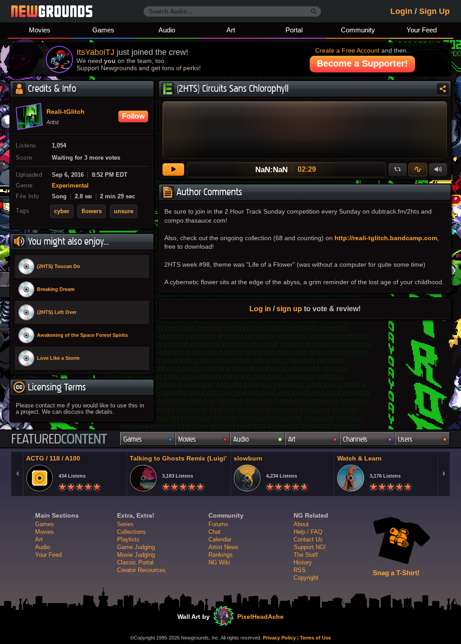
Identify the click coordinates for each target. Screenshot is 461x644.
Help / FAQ (308, 531)
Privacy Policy (279, 637)
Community (358, 30)
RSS (300, 570)
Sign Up (434, 11)
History (303, 562)
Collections (131, 531)
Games (103, 30)
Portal (294, 30)
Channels (355, 439)
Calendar (219, 539)
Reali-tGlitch (65, 112)
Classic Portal (135, 562)
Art (230, 30)
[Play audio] (173, 169)
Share (443, 88)
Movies (39, 30)
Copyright (306, 577)
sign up (289, 308)
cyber (61, 211)
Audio (166, 30)
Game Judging (136, 547)
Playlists (128, 539)
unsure (123, 211)
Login (401, 11)
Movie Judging (136, 554)
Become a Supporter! (362, 63)
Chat (214, 531)
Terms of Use (315, 637)
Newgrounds (51, 11)
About (301, 524)
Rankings (220, 554)
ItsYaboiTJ (95, 52)
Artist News (223, 547)
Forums (218, 524)
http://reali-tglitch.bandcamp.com (385, 238)
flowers (91, 211)
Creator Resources (141, 570)
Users (405, 439)
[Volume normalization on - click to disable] (418, 169)
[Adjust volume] (438, 169)
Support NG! (310, 547)
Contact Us (308, 539)
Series (125, 524)
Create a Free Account (347, 50)
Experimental (70, 186)
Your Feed (422, 30)
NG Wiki (219, 562)
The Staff (306, 554)
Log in (260, 308)
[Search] (314, 12)
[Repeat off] (398, 169)
